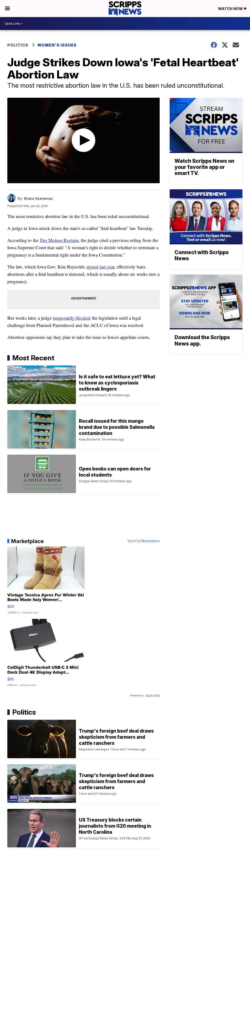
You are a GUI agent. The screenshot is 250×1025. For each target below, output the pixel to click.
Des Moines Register (59, 240)
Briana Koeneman (38, 198)
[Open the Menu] (7, 8)
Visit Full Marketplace (144, 541)
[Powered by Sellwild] (153, 695)
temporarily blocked (72, 318)
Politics (17, 45)
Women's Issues (57, 45)
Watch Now (231, 8)
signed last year (100, 267)
